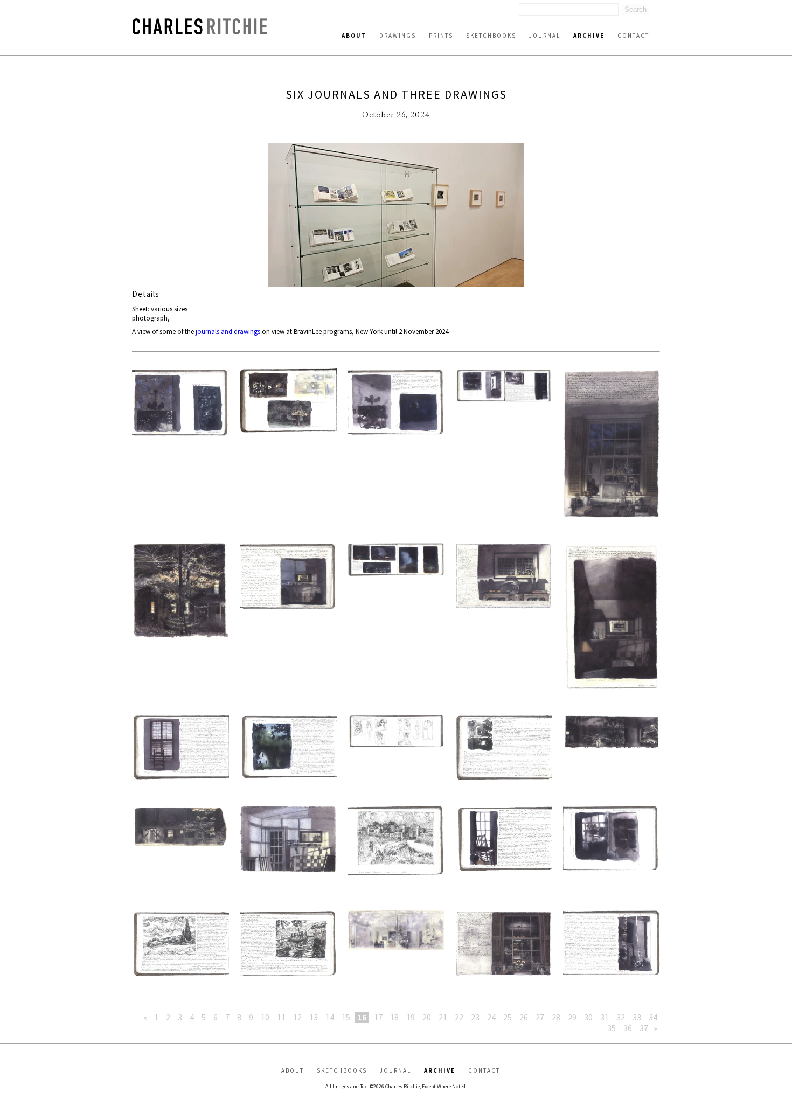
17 (378, 1017)
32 (620, 1017)
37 (644, 1028)
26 (523, 1017)
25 (507, 1017)
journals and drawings (228, 331)
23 (475, 1017)
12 (297, 1017)
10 (265, 1017)
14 (329, 1017)
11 (281, 1017)
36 (627, 1028)
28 (556, 1017)
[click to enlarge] (396, 216)
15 (346, 1017)
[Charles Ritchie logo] (200, 31)
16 (362, 1017)
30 (588, 1017)
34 (653, 1017)
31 (604, 1017)
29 (572, 1017)
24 (491, 1017)
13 (313, 1017)
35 (611, 1028)
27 (540, 1017)
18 (394, 1017)
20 (426, 1017)
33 (637, 1017)
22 (459, 1017)
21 (443, 1017)
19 (410, 1017)
